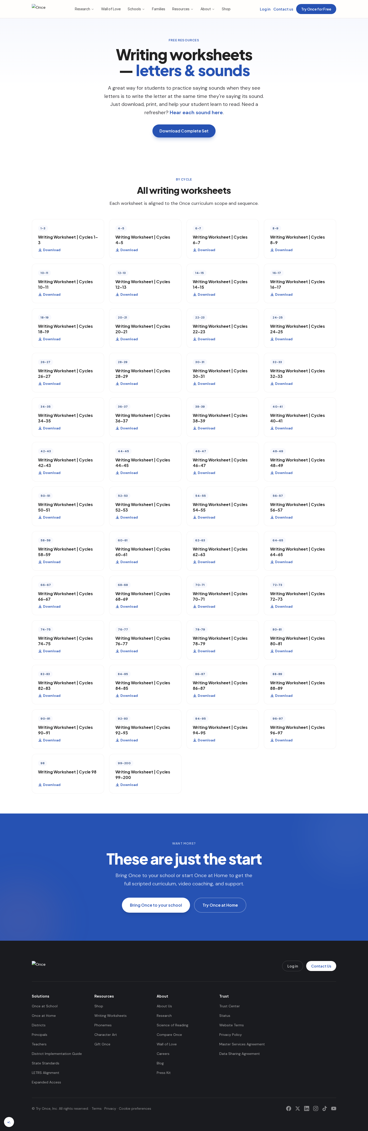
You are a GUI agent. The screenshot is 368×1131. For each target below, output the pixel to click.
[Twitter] (297, 1108)
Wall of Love (111, 9)
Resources (181, 9)
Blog (160, 1063)
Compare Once (169, 1034)
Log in (265, 9)
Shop (226, 9)
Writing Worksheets (110, 1015)
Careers (163, 1053)
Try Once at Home (220, 905)
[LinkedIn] (306, 1108)
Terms (97, 1108)
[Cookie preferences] (9, 1122)
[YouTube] (333, 1108)
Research (82, 9)
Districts (39, 1025)
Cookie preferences (135, 1108)
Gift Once (102, 1044)
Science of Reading (172, 1025)
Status (224, 1015)
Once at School (45, 1006)
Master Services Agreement (242, 1044)
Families (158, 9)
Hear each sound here (196, 112)
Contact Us (321, 966)
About (206, 9)
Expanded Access (46, 1082)
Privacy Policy (230, 1034)
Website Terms (231, 1025)
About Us (164, 1006)
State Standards (45, 1063)
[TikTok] (324, 1108)
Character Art (105, 1034)
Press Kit (164, 1072)
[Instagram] (315, 1108)
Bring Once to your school (156, 905)
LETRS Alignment (45, 1072)
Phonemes (103, 1025)
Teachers (39, 1044)
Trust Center (229, 1006)
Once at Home (44, 1015)
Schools (134, 9)
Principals (39, 1034)
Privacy (110, 1108)
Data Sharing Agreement (239, 1053)
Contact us (283, 9)
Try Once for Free (316, 9)
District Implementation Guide (57, 1053)
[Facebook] (288, 1108)
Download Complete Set (184, 130)
